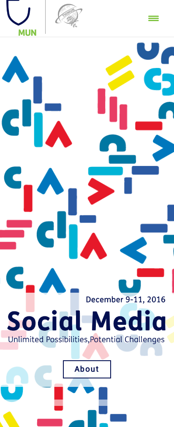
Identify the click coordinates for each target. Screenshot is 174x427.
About (87, 369)
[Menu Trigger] (153, 18)
